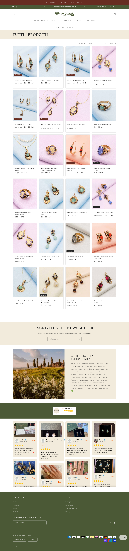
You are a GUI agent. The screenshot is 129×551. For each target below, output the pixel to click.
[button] (15, 14)
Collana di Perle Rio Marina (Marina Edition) (24, 169)
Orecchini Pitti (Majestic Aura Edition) (102, 301)
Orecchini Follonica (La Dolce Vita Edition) (76, 169)
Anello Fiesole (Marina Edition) (102, 124)
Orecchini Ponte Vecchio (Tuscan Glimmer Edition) (103, 81)
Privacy (67, 512)
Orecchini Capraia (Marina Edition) (50, 80)
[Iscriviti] (79, 339)
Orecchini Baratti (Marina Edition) (50, 256)
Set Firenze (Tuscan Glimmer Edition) (104, 212)
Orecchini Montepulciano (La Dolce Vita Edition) (103, 257)
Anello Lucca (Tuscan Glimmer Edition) (102, 169)
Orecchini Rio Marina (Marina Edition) (49, 213)
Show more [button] (18, 454)
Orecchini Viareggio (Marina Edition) (77, 212)
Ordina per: (82, 43)
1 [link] (51, 316)
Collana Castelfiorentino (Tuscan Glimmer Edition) (76, 125)
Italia (21, 546)
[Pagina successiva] (77, 316)
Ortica (18, 546)
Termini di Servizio (71, 508)
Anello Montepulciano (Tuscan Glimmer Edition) (23, 213)
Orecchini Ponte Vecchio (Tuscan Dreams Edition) (76, 301)
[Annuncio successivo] (85, 7)
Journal (15, 501)
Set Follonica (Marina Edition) (75, 80)
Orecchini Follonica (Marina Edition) (24, 80)
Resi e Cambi (69, 505)
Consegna (68, 501)
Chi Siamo (16, 505)
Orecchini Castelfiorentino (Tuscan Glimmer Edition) (24, 257)
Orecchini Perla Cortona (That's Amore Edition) (49, 301)
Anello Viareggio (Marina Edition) (24, 300)
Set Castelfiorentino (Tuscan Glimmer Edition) (51, 125)
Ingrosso (15, 512)
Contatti (15, 508)
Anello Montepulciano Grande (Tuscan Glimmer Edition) (49, 169)
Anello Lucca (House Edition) (75, 256)
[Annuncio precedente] (44, 7)
